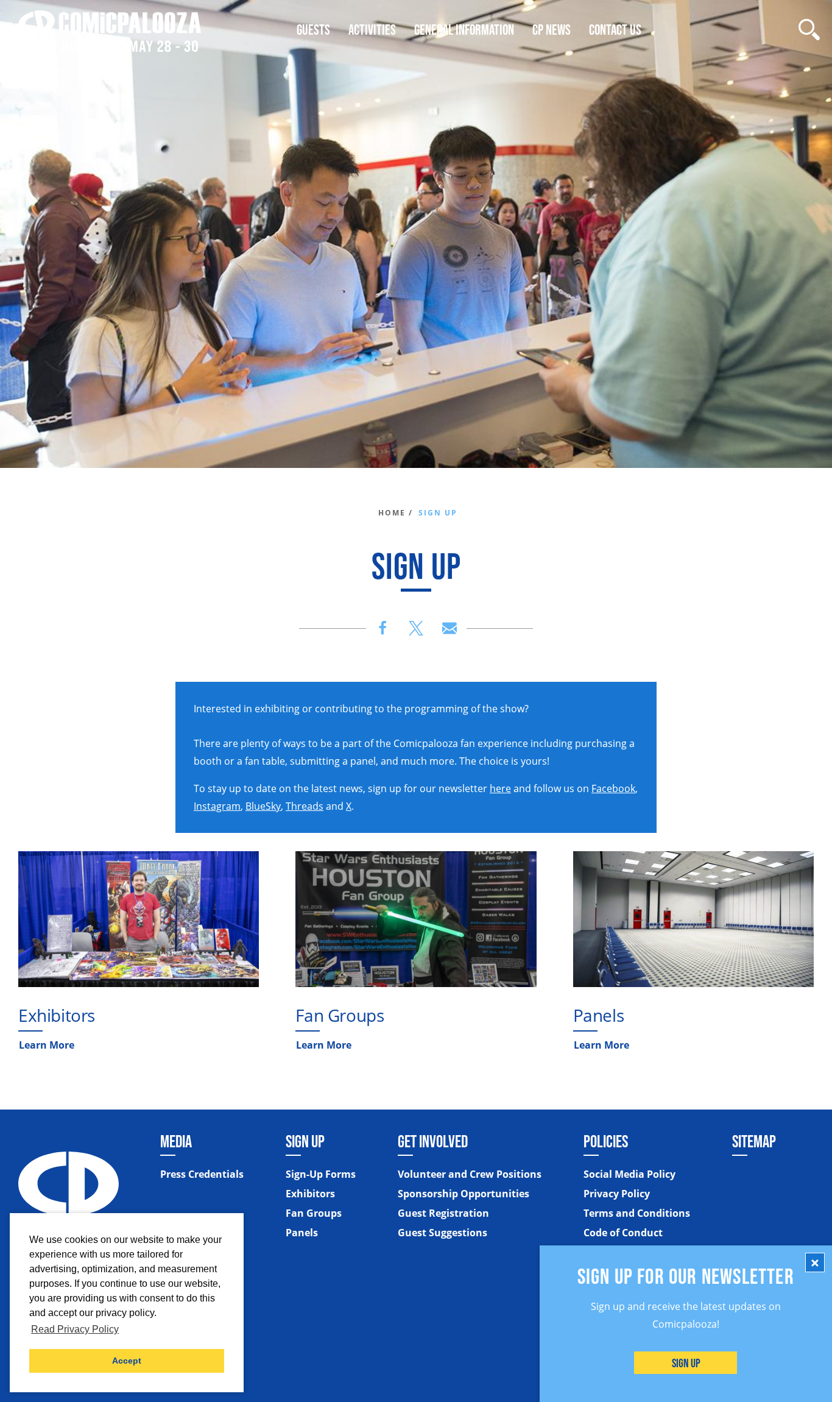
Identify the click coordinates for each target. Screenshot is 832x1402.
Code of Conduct (623, 1232)
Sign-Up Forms (321, 1174)
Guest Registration (443, 1213)
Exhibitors (56, 1015)
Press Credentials (202, 1174)
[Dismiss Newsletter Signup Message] (815, 1262)
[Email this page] (449, 628)
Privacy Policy (616, 1193)
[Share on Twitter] (416, 628)
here (500, 788)
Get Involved (433, 1141)
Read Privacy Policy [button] (75, 1329)
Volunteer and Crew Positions (469, 1174)
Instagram (217, 806)
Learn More (46, 1045)
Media (176, 1141)
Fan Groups (339, 1015)
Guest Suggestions (442, 1232)
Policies (605, 1141)
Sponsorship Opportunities (463, 1193)
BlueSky (263, 806)
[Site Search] (809, 29)
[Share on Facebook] (382, 628)
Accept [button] (126, 1360)
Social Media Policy (629, 1174)
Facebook (613, 788)
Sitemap (754, 1141)
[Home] (109, 29)
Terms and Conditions (636, 1213)
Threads (304, 806)
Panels (598, 1015)
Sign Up (686, 1363)
